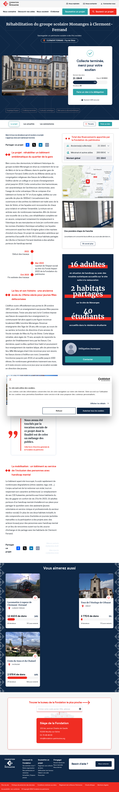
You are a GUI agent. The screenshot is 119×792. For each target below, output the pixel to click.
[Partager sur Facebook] (27, 145)
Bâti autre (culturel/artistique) (68, 110)
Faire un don (105, 124)
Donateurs (77, 86)
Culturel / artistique (47, 110)
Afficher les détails (98, 403)
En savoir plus (88, 244)
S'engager (57, 760)
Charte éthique (90, 785)
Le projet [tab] (14, 124)
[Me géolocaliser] (80, 709)
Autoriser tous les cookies (93, 411)
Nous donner (57, 767)
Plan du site (5, 785)
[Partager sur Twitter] (34, 145)
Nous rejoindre (74, 4)
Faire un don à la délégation (90, 92)
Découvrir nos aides (26, 11)
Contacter (88, 359)
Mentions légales (103, 785)
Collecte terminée (29, 110)
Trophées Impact (13, 110)
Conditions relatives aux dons (47, 785)
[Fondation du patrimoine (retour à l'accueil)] (11, 3)
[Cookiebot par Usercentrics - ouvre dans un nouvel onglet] (100, 379)
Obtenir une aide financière (43, 774)
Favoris (91, 124)
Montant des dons (79, 75)
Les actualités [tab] (28, 124)
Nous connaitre (9, 11)
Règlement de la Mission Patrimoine (70, 785)
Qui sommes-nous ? (29, 766)
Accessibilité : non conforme (10, 789)
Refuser (59, 411)
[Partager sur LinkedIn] (40, 145)
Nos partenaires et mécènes (28, 772)
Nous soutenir (43, 11)
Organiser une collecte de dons (45, 767)
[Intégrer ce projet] (47, 145)
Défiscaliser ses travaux (45, 770)
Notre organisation (29, 768)
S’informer (55, 11)
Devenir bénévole (59, 762)
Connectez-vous (109, 4)
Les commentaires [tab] (47, 124)
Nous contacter (91, 4)
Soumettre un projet (75, 11)
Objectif (101, 78)
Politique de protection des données (23, 785)
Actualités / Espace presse (29, 776)
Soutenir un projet (105, 11)
